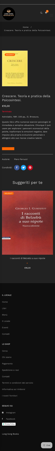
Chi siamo (6, 357)
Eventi (5, 327)
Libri (4, 308)
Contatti (6, 334)
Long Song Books (10, 434)
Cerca (4, 351)
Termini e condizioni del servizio (17, 383)
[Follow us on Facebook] (16, 167)
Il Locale (6, 321)
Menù (4, 315)
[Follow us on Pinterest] (30, 167)
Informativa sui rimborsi (13, 389)
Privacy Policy (10, 424)
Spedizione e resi (10, 370)
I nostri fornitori (9, 396)
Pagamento (7, 363)
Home (26, 27)
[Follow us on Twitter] (23, 167)
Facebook (10, 419)
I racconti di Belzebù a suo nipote (27, 258)
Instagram (10, 412)
